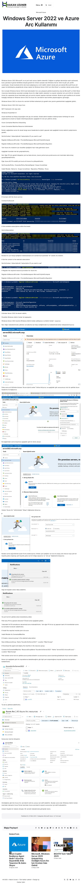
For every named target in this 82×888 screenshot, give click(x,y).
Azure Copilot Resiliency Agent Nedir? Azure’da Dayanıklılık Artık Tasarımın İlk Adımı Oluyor (17, 860)
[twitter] (64, 879)
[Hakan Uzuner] (14, 2)
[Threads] (59, 828)
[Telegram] (56, 828)
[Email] (73, 828)
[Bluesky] (41, 828)
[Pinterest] (64, 828)
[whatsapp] (76, 879)
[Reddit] (44, 828)
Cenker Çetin (21, 882)
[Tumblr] (62, 828)
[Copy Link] (76, 828)
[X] (38, 828)
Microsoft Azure (41, 12)
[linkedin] (73, 879)
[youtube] (70, 879)
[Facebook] (36, 828)
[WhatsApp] (53, 828)
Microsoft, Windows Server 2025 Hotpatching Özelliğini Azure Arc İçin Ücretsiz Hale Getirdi (40, 860)
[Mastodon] (50, 828)
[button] (10, 852)
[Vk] (67, 828)
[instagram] (67, 879)
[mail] (79, 879)
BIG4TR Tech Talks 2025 (62, 855)
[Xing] (70, 828)
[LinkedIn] (47, 828)
